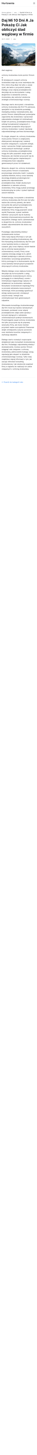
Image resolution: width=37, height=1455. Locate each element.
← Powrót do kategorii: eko (12, 382)
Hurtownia (8, 3)
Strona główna (7, 12)
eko (15, 12)
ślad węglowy (7, 70)
